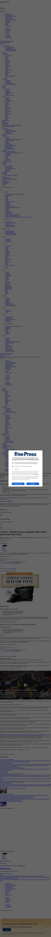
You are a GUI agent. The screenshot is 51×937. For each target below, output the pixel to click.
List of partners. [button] (36, 474)
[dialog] (25, 468)
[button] (25, 469)
